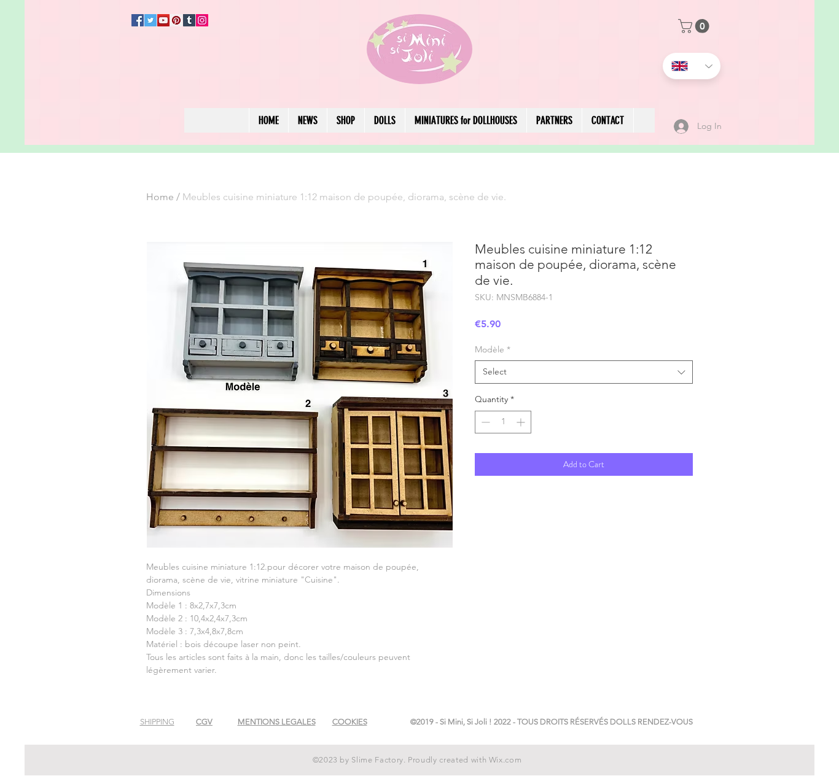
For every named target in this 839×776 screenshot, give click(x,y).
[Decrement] (484, 422)
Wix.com (505, 759)
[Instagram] (202, 20)
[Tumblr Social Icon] (189, 20)
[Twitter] (150, 20)
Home (160, 197)
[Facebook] (137, 20)
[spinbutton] (503, 422)
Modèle (492, 349)
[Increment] (521, 422)
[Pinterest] (176, 20)
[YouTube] (163, 20)
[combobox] (584, 372)
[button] (695, 26)
